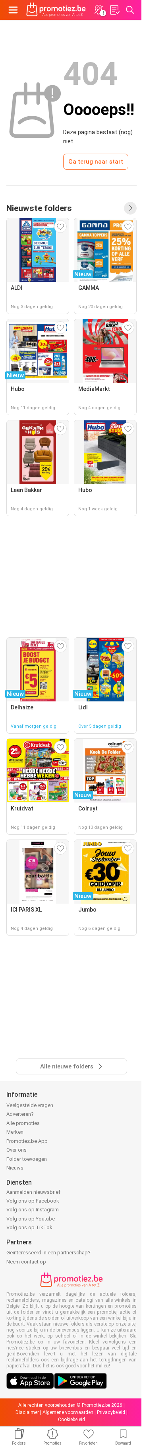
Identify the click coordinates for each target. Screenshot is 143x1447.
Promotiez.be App (27, 1141)
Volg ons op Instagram (32, 1210)
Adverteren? (20, 1114)
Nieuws (14, 1168)
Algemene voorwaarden (68, 1412)
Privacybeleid (111, 1412)
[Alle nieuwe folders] (130, 208)
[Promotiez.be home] (56, 10)
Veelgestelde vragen (29, 1105)
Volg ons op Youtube (30, 1219)
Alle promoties (23, 1123)
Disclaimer (27, 1412)
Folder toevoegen (26, 1159)
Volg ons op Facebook (32, 1201)
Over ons (16, 1150)
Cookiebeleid (71, 1419)
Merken (14, 1132)
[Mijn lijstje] (114, 10)
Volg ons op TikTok (29, 1227)
